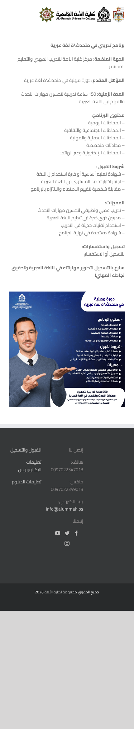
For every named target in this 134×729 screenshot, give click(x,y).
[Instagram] (67, 543)
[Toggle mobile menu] (121, 10)
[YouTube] (57, 533)
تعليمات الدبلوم (26, 481)
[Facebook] (76, 533)
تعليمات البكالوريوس (29, 465)
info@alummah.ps (64, 508)
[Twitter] (67, 533)
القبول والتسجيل (25, 449)
